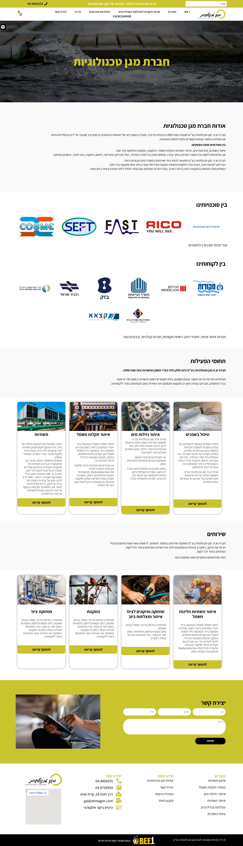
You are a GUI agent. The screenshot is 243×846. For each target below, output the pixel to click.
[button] (3, 27)
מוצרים (172, 12)
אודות (78, 12)
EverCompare (122, 16)
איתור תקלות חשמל (93, 434)
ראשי (187, 12)
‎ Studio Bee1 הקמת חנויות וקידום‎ (114, 840)
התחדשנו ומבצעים (99, 12)
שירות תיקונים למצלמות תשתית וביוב (139, 12)
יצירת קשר (61, 12)
